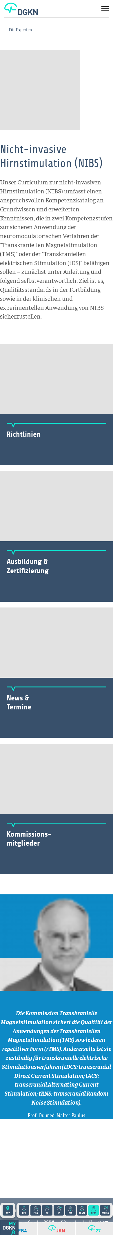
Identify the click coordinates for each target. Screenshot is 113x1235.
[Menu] (105, 8)
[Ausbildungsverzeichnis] (8, 1210)
